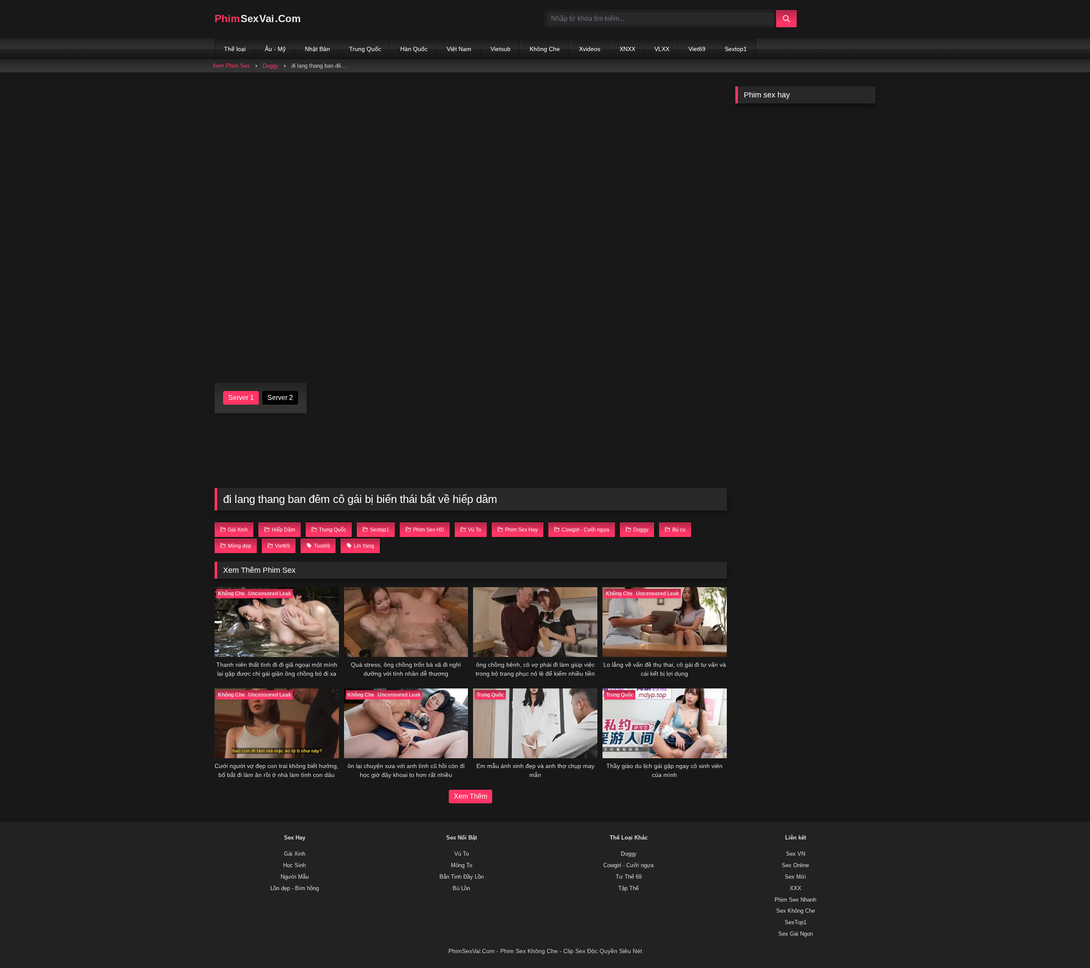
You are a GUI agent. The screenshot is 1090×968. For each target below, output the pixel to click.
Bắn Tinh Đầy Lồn (461, 877)
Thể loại (235, 49)
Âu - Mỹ (275, 49)
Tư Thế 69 (629, 877)
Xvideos (589, 49)
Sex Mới (795, 877)
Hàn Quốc (413, 49)
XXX (795, 888)
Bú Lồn (461, 888)
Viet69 (697, 49)
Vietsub (500, 49)
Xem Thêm (470, 796)
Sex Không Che (795, 911)
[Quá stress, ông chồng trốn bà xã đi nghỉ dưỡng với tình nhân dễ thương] (406, 622)
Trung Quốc (365, 49)
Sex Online (795, 865)
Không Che (545, 49)
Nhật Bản (317, 49)
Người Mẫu (295, 877)
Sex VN (795, 854)
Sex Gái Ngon (795, 934)
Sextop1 (736, 49)
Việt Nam (459, 49)
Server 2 (280, 397)
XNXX (627, 49)
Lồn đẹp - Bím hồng (294, 888)
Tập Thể (628, 888)
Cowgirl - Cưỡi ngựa (628, 865)
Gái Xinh (294, 854)
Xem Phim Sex (231, 66)
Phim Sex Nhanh (795, 900)
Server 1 (241, 397)
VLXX (661, 49)
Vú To (461, 854)
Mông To (461, 865)
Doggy (270, 66)
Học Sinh (294, 865)
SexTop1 (795, 922)
